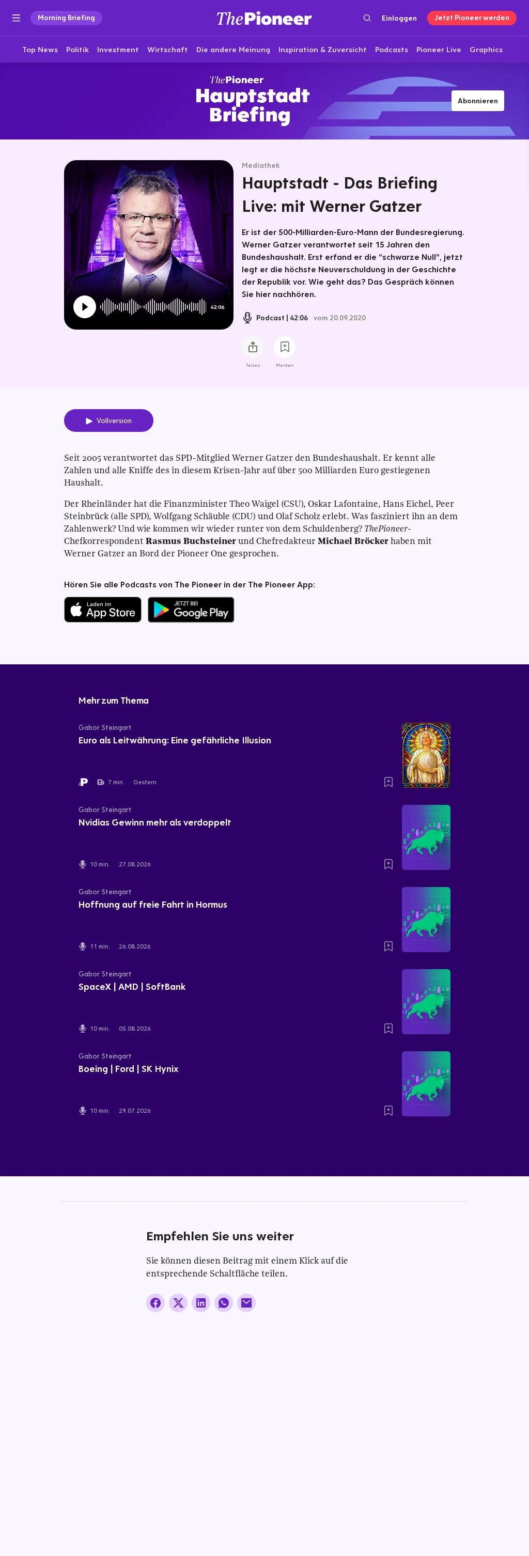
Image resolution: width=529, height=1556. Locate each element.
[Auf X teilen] (178, 1303)
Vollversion (114, 420)
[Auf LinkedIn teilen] (201, 1303)
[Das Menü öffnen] (16, 18)
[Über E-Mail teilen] (246, 1303)
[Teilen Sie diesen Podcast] (252, 347)
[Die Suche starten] (367, 17)
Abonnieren (478, 100)
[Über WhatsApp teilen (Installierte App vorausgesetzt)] (223, 1303)
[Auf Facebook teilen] (155, 1303)
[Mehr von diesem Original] (264, 100)
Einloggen (399, 18)
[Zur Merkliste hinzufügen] (284, 347)
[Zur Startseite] (264, 18)
